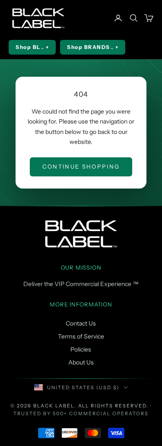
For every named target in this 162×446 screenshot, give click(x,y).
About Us (81, 362)
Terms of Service (81, 336)
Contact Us (81, 323)
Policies (80, 349)
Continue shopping (81, 166)
